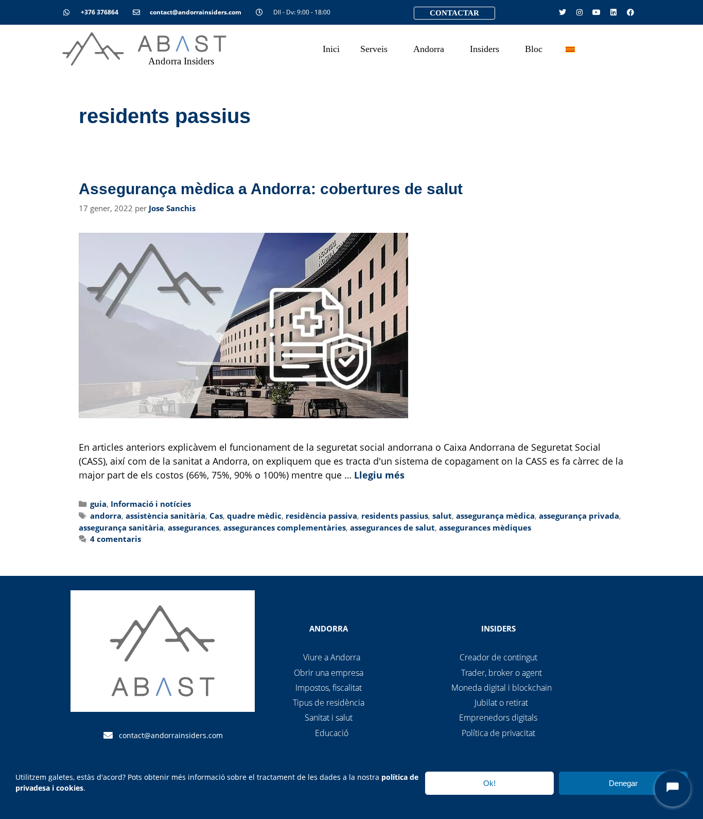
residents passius (394, 515)
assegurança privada (579, 515)
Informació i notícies (151, 504)
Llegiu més (379, 475)
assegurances (193, 527)
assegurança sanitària (121, 527)
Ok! (489, 783)
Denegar (623, 783)
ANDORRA (328, 628)
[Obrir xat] (673, 789)
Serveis (374, 49)
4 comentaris (115, 539)
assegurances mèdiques (485, 527)
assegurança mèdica (495, 515)
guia (98, 504)
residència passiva (321, 515)
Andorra (428, 49)
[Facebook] (630, 12)
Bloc (533, 49)
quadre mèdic (254, 515)
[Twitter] (562, 12)
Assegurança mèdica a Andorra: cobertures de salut (271, 188)
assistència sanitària (165, 515)
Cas (216, 515)
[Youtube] (596, 12)
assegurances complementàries (284, 527)
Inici (331, 49)
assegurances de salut (392, 527)
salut (442, 515)
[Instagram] (579, 12)
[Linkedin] (613, 12)
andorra (105, 515)
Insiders (484, 49)
